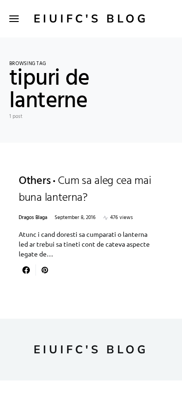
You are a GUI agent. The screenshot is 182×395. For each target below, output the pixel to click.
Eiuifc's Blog (91, 18)
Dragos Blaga (33, 218)
